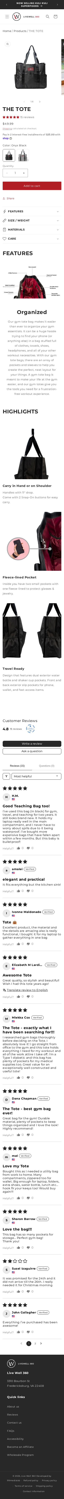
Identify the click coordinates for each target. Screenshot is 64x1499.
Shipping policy (44, 1486)
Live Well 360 (28, 1476)
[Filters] (6, 776)
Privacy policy (49, 1480)
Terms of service (23, 1486)
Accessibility (15, 1438)
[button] (7, 17)
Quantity (8, 165)
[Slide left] (24, 102)
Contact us (14, 1422)
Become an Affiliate (20, 1447)
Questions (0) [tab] (46, 765)
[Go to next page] (42, 1343)
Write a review (32, 743)
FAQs (10, 1430)
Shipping (7, 128)
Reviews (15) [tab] (17, 765)
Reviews (12, 1414)
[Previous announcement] (6, 5)
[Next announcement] (57, 5)
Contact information (34, 1491)
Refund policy (30, 1480)
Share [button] (10, 198)
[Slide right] (40, 102)
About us (13, 1406)
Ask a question (32, 751)
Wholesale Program (20, 1455)
